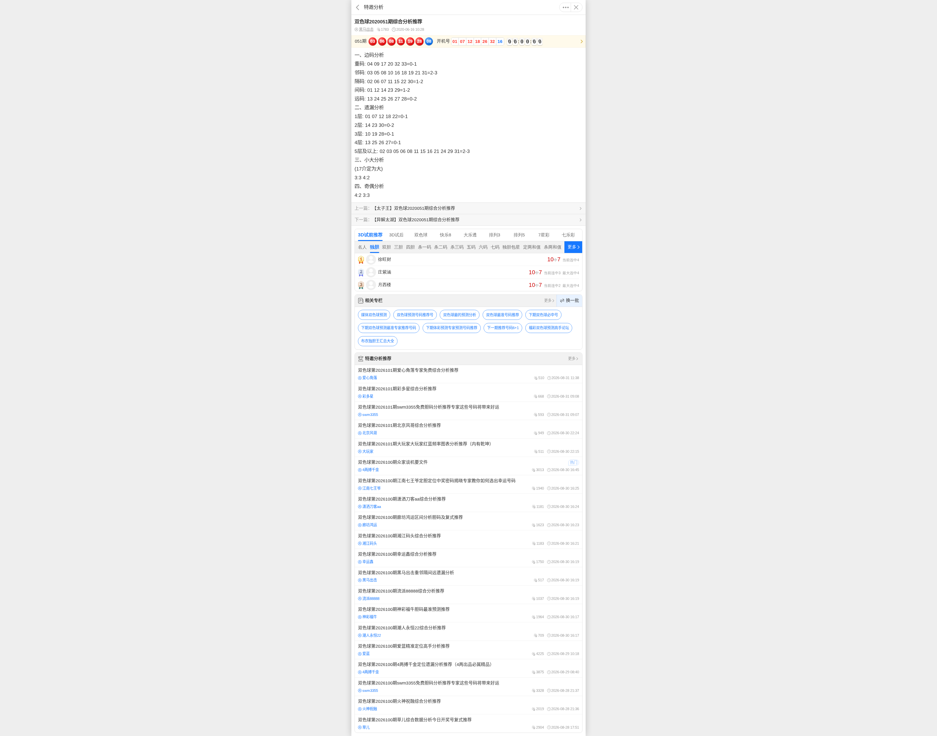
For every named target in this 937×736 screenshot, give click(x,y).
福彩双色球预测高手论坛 (549, 328)
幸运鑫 (367, 562)
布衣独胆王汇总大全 (377, 341)
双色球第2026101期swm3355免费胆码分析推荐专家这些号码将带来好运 (468, 411)
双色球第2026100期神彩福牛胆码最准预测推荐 (468, 613)
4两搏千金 (370, 470)
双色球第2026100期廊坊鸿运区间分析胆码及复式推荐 (468, 521)
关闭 (576, 7)
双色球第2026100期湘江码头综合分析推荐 (468, 539)
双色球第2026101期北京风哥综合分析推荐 (468, 429)
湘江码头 (369, 543)
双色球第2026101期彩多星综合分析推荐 (468, 392)
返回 (357, 7)
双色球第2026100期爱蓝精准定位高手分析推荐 (468, 650)
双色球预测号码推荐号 (415, 315)
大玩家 (367, 451)
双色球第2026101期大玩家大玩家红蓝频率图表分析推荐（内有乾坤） (468, 448)
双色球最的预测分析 (459, 315)
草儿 (366, 727)
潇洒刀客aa (371, 506)
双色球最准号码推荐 (502, 315)
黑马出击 (366, 29)
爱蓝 (366, 654)
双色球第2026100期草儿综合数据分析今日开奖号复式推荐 (468, 723)
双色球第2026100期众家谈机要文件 (468, 466)
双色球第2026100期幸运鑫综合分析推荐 (468, 558)
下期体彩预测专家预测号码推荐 (451, 328)
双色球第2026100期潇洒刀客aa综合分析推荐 (468, 503)
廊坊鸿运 (369, 525)
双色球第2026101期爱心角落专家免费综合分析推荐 (468, 374)
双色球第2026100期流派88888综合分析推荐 (468, 595)
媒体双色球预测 (374, 315)
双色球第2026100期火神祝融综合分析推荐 (468, 705)
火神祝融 (369, 709)
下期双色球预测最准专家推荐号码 (388, 328)
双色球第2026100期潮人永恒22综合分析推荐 (468, 631)
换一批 (572, 300)
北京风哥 (369, 433)
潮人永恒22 (371, 635)
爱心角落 (369, 378)
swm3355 (370, 415)
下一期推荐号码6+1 (503, 328)
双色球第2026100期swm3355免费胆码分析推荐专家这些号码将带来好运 (468, 687)
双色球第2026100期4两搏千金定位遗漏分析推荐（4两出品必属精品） (468, 668)
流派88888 (370, 598)
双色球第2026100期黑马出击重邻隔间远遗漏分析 (468, 576)
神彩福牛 (369, 617)
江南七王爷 (371, 488)
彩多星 (367, 396)
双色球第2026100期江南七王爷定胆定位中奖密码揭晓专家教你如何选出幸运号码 (468, 484)
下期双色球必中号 (543, 315)
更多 (566, 7)
